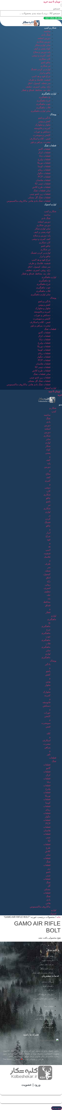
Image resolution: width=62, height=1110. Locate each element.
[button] (61, 5)
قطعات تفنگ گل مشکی (39, 197)
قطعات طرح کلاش (41, 187)
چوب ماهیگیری (43, 104)
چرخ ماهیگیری (43, 100)
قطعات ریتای (44, 170)
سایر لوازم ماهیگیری (40, 111)
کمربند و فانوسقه (42, 128)
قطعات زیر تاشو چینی (40, 194)
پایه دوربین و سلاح (41, 52)
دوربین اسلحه (44, 38)
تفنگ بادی (45, 34)
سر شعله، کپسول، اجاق (39, 83)
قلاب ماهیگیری (43, 107)
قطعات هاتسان (43, 180)
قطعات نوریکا (43, 163)
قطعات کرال (44, 152)
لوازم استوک (50, 204)
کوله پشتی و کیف (42, 48)
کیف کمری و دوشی (41, 55)
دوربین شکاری (43, 41)
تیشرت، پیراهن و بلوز (40, 142)
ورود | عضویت (31, 1084)
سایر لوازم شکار (42, 45)
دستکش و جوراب (42, 131)
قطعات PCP (44, 176)
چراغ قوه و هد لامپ (41, 76)
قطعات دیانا (44, 156)
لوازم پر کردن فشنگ (40, 69)
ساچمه (47, 31)
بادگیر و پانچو (44, 118)
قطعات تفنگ (50, 145)
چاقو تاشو (45, 62)
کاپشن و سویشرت (41, 135)
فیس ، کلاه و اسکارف (40, 138)
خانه (59, 917)
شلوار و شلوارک (42, 125)
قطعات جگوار (43, 173)
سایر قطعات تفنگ (41, 190)
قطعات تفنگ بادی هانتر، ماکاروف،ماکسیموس (28, 201)
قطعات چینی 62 (42, 183)
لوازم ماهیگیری (49, 93)
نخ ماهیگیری (44, 97)
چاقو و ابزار (45, 73)
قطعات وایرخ (44, 159)
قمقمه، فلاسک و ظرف (39, 79)
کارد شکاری (44, 59)
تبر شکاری (45, 66)
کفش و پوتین (44, 121)
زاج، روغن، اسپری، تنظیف (38, 86)
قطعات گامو (44, 149)
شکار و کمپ (50, 28)
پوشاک (53, 114)
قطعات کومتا (44, 166)
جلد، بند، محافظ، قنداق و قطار (35, 90)
